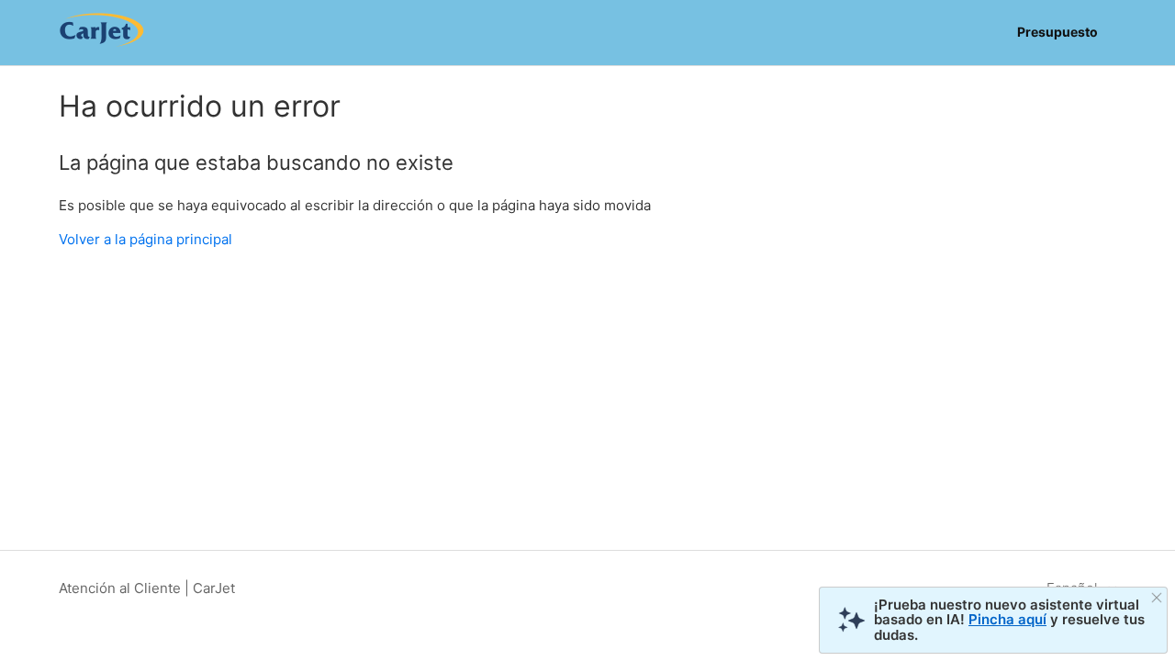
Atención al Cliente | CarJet (147, 588)
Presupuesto (1057, 31)
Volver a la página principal (145, 239)
